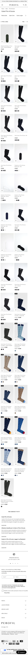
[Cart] (26, 5)
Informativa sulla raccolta (9, 653)
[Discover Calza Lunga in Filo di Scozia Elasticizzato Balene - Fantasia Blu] (7, 425)
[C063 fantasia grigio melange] (3, 475)
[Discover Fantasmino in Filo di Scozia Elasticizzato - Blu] (7, 212)
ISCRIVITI (20, 580)
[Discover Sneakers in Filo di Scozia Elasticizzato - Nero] (20, 242)
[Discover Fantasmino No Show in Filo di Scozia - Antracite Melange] (7, 33)
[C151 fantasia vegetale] (15, 319)
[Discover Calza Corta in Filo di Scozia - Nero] (7, 153)
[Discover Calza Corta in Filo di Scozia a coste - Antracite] (20, 272)
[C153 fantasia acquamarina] (15, 350)
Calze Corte (11, 15)
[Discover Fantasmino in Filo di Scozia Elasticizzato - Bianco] (7, 242)
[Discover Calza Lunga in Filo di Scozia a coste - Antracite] (7, 123)
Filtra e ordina (5, 21)
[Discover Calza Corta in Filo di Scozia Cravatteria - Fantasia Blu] (20, 302)
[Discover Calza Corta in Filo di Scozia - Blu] (20, 123)
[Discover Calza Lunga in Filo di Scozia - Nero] (20, 63)
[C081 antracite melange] (1, 51)
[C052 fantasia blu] (16, 319)
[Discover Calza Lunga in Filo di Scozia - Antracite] (7, 93)
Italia (4, 627)
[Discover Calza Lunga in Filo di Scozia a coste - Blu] (20, 33)
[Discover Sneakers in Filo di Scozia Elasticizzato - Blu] (20, 183)
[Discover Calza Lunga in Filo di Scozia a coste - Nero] (20, 93)
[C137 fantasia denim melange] (1, 381)
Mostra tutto (4, 15)
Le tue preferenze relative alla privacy (15, 650)
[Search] (23, 5)
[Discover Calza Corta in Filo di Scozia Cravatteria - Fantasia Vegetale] (7, 332)
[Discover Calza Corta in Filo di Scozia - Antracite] (7, 302)
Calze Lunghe (20, 15)
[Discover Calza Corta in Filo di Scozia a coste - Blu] (20, 212)
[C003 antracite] (18, 51)
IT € (7, 627)
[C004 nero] (15, 51)
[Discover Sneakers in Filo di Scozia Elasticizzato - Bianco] (7, 183)
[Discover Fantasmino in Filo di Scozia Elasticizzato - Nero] (20, 153)
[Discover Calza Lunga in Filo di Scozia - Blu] (7, 63)
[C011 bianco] (18, 170)
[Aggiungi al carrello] (2, 41)
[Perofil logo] (14, 5)
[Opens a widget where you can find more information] (21, 652)
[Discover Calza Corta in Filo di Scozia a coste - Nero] (7, 272)
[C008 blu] (16, 51)
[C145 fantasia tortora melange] (3, 381)
